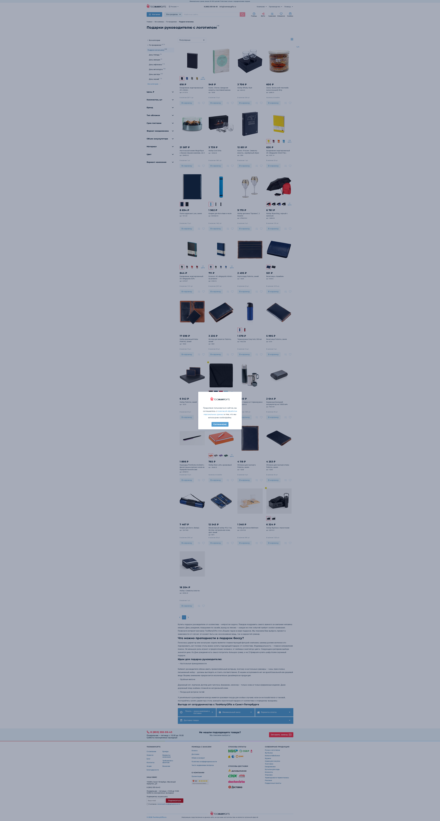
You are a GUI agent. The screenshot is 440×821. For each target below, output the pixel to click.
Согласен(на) (220, 424)
